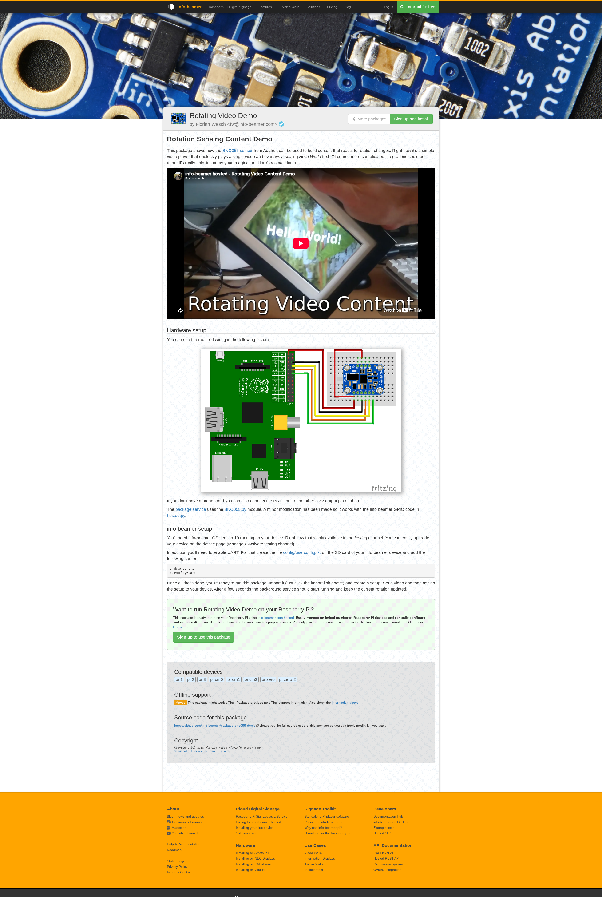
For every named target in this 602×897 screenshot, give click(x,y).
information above (345, 702)
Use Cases (315, 845)
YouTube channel (185, 833)
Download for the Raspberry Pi (327, 833)
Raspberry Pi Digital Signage (230, 7)
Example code (384, 828)
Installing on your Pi (250, 870)
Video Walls (290, 7)
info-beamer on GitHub (390, 822)
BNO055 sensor (237, 150)
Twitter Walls (314, 864)
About (173, 809)
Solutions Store (247, 833)
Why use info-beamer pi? (323, 828)
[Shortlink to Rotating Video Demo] (178, 118)
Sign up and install (411, 119)
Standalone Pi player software (327, 816)
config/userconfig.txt (302, 552)
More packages (371, 119)
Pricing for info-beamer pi (323, 822)
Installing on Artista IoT (253, 853)
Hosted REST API (386, 858)
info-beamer (190, 6)
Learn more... (183, 627)
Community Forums (186, 822)
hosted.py (176, 515)
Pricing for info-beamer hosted (258, 822)
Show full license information (199, 751)
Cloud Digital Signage (258, 809)
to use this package (203, 637)
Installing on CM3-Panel (253, 864)
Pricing (332, 7)
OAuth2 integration (387, 870)
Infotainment (314, 870)
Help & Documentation (183, 844)
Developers (384, 809)
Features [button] (265, 7)
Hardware (245, 845)
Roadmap (174, 850)
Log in (388, 7)
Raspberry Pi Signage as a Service (262, 816)
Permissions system (388, 864)
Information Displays (320, 858)
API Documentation (392, 845)
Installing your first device (254, 828)
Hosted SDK (382, 833)
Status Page (176, 861)
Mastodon (179, 828)
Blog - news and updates (185, 816)
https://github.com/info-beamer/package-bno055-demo (215, 725)
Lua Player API (384, 853)
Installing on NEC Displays (255, 858)
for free (417, 6)
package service (190, 509)
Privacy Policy (177, 867)
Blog (347, 7)
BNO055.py (235, 509)
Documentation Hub (388, 816)
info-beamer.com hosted (276, 617)
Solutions (313, 7)
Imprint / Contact (179, 872)
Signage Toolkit (320, 809)
